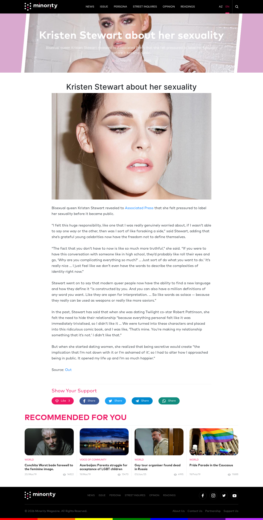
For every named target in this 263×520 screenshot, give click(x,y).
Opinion (169, 6)
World (131, 24)
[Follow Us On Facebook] (203, 495)
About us (179, 511)
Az (221, 6)
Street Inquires (145, 6)
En (227, 6)
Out (68, 370)
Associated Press (139, 208)
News (90, 6)
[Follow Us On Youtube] (234, 495)
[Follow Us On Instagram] (213, 495)
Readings (188, 6)
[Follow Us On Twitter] (224, 495)
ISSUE (104, 6)
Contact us (195, 511)
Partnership (213, 511)
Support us (231, 511)
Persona (120, 6)
